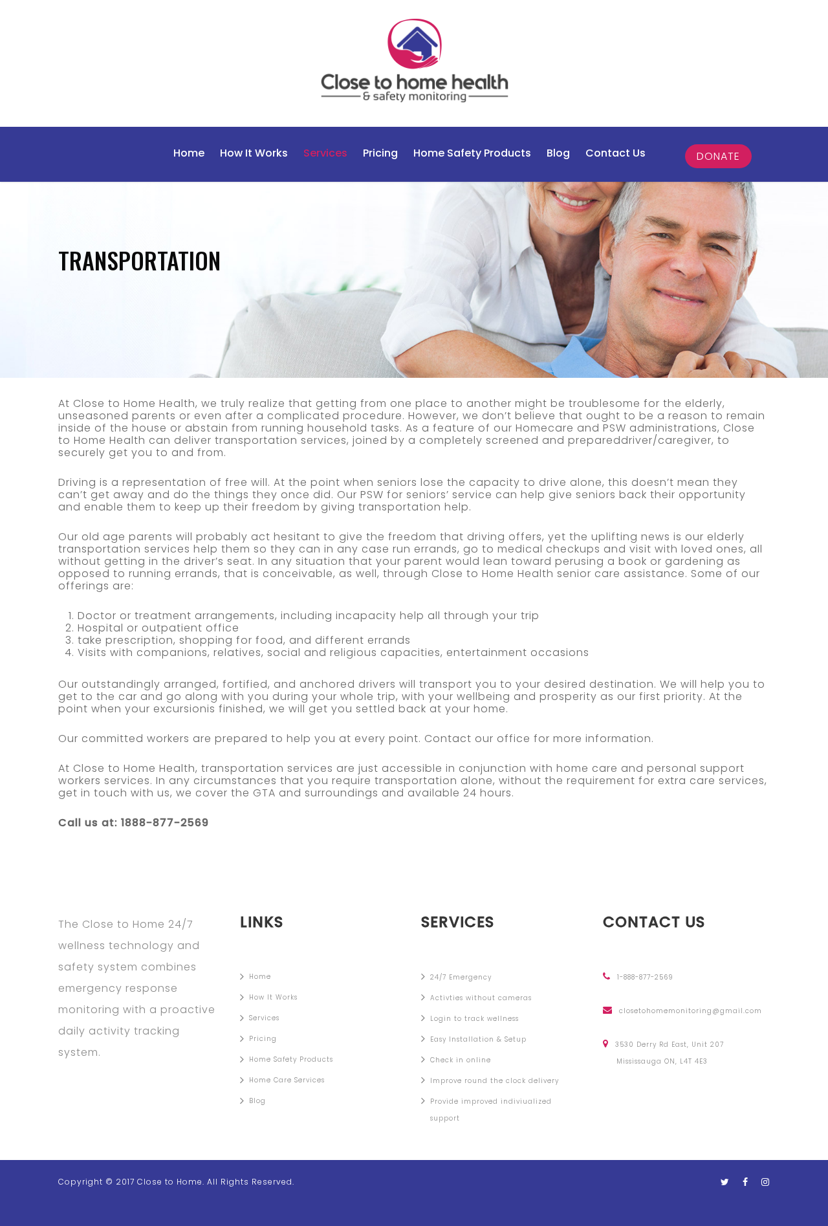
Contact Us (615, 153)
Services (325, 153)
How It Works (254, 153)
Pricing (380, 153)
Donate (718, 156)
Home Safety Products (472, 153)
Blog (558, 153)
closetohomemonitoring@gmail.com (690, 1010)
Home (188, 153)
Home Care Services (287, 1080)
